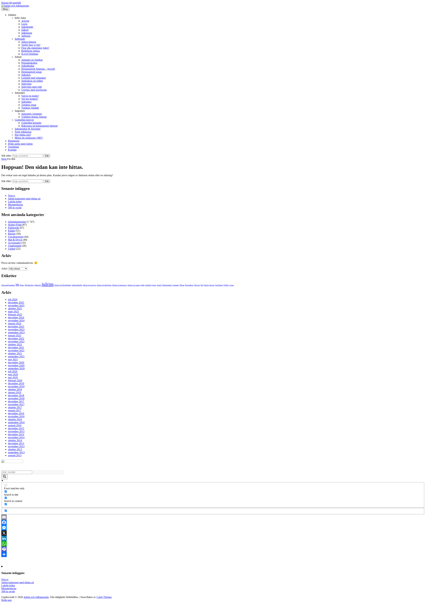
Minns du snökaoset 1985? (29, 137)
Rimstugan (13, 140)
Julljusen (25, 35)
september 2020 (16, 368)
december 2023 (16, 326)
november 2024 (16, 320)
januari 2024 (14, 323)
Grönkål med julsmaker (33, 77)
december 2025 (16, 302)
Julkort (24, 29)
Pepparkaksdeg (29, 62)
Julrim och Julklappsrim (36, 597)
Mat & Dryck (15, 239)
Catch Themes (104, 597)
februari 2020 (15, 380)
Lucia (24, 23)
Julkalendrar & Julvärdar (27, 128)
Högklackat (29, 285)
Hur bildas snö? (23, 134)
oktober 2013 (15, 449)
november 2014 (16, 437)
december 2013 (16, 443)
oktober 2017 (15, 407)
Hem (4, 159)
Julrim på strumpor (119, 285)
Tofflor (226, 285)
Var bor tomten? (29, 98)
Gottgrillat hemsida (31, 122)
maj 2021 (13, 359)
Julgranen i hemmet (31, 113)
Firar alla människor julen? (35, 47)
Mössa (182, 285)
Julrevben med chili (31, 86)
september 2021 (16, 356)
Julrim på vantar (133, 285)
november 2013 (16, 446)
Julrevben (26, 83)
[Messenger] (213, 527)
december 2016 (16, 413)
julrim (48, 284)
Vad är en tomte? (30, 95)
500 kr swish (14, 207)
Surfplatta (219, 285)
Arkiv (4, 268)
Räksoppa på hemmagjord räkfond (39, 125)
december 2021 (16, 347)
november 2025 (16, 305)
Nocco (11, 195)
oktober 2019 (15, 389)
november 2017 (16, 404)
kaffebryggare (150, 285)
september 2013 (16, 452)
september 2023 (16, 332)
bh (17, 284)
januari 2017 (14, 410)
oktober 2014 (15, 440)
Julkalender (27, 26)
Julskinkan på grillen (32, 80)
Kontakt (12, 149)
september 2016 (16, 422)
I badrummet (14, 245)
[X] (213, 533)
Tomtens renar (28, 104)
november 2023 (16, 329)
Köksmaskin (167, 285)
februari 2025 (15, 314)
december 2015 (16, 428)
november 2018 (16, 398)
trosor (231, 285)
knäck (159, 285)
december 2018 (16, 395)
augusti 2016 (14, 425)
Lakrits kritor (15, 201)
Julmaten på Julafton (32, 59)
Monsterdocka (15, 204)
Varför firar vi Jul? (30, 44)
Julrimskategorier (17, 221)
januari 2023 (14, 335)
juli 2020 (12, 371)
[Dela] (213, 554)
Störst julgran (209, 285)
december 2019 (16, 383)
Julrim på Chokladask (62, 285)
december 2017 (16, 401)
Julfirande (20, 38)
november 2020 (16, 365)
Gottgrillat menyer (24, 119)
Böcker (12, 233)
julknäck (37, 285)
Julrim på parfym (89, 285)
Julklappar (26, 32)
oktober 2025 (15, 308)
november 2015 (16, 431)
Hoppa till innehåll (11, 2)
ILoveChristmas (29, 53)
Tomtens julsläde (30, 107)
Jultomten (26, 101)
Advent (25, 20)
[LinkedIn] (213, 538)
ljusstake (175, 285)
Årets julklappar (23, 131)
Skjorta (197, 285)
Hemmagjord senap (31, 71)
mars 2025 (13, 311)
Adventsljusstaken (8, 285)
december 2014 (16, 434)
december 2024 (16, 317)
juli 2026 (12, 299)
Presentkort (189, 285)
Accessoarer (14, 242)
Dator (22, 285)
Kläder (11, 230)
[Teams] (213, 549)
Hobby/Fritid (15, 224)
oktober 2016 (15, 419)
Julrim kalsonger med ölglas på (24, 198)
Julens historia (28, 41)
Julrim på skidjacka (104, 285)
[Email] (213, 517)
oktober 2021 (15, 353)
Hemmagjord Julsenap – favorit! (38, 68)
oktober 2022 (15, 344)
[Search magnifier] (4, 476)
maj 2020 (13, 377)
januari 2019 (14, 392)
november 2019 (16, 386)
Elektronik (13, 227)
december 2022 (16, 338)
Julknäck (26, 74)
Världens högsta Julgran (34, 116)
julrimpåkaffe (77, 285)
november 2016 (16, 416)
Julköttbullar (27, 65)
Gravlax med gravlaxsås (34, 89)
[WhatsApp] (213, 543)
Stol (202, 285)
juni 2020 (13, 374)
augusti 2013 (14, 455)
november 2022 (16, 341)
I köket (11, 248)
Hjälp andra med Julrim (20, 143)
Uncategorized (15, 236)
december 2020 (16, 362)
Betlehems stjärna (30, 50)
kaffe (143, 285)
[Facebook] (213, 522)
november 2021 (16, 350)
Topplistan (13, 146)
